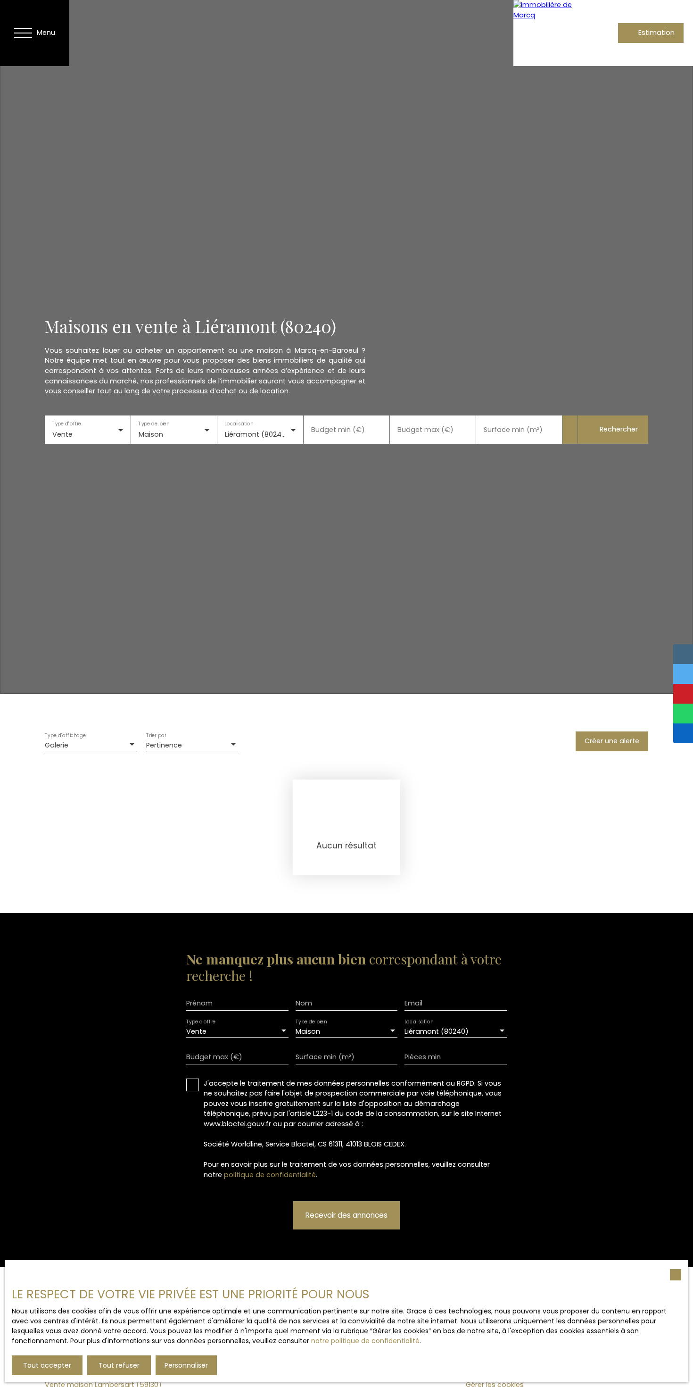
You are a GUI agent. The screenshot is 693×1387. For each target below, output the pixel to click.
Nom (304, 1003)
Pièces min (422, 1057)
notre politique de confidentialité (365, 1340)
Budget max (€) (425, 429)
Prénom (199, 1003)
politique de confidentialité (270, 1174)
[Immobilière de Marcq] (546, 33)
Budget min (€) (338, 429)
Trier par (156, 735)
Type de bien (153, 424)
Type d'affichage (65, 735)
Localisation (238, 424)
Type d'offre (66, 424)
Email (413, 1003)
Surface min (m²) (513, 429)
